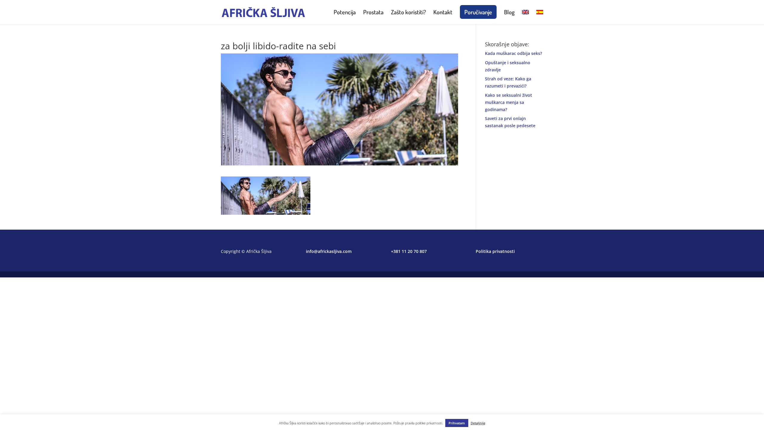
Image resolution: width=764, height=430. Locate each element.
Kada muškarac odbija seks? (513, 53)
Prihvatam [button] (457, 423)
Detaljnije (478, 423)
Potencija (345, 13)
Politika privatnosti (495, 251)
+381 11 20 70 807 (409, 251)
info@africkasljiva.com (329, 251)
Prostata (373, 13)
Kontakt (442, 13)
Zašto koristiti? (408, 13)
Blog (509, 13)
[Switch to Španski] (539, 17)
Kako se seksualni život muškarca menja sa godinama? (508, 102)
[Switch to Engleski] (525, 17)
